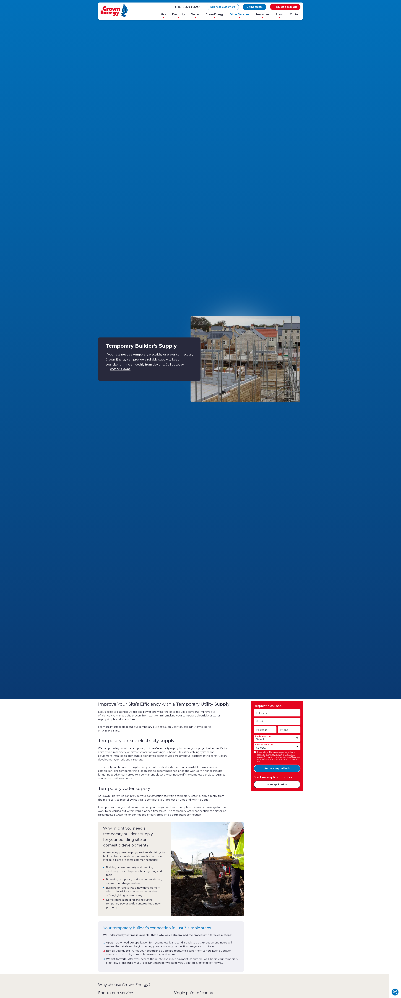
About (280, 14)
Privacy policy (265, 759)
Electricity (178, 14)
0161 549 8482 (187, 7)
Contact (295, 14)
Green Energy (214, 14)
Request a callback (285, 6)
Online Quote (254, 6)
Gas (163, 14)
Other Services (239, 14)
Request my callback (277, 768)
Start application (277, 784)
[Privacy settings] (395, 992)
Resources (262, 14)
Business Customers (222, 6)
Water (195, 14)
